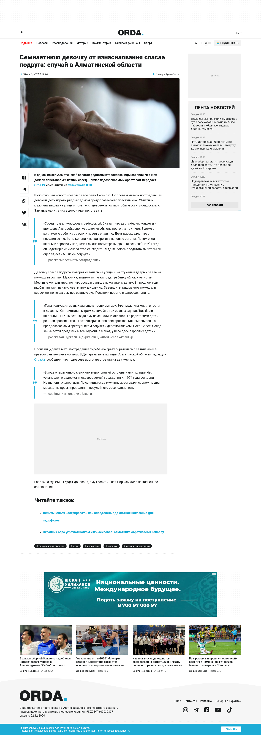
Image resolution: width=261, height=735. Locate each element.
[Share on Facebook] (24, 177)
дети (75, 546)
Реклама (206, 701)
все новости (215, 205)
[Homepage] (130, 32)
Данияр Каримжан (29, 671)
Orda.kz (39, 185)
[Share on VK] (24, 224)
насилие (113, 546)
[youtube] (218, 711)
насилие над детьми (138, 546)
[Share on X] (24, 212)
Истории (82, 43)
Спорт (148, 43)
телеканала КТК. (80, 185)
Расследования (62, 43)
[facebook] (207, 711)
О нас (177, 701)
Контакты (190, 701)
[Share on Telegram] (24, 189)
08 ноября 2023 (32, 74)
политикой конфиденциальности (110, 730)
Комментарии (101, 43)
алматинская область (51, 546)
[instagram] (185, 711)
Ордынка (26, 43)
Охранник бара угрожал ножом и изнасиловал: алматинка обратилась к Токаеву (103, 532)
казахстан (93, 546)
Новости (42, 43)
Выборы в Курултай (228, 701)
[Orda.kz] (43, 704)
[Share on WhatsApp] (24, 201)
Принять (231, 729)
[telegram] (196, 711)
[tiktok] (229, 711)
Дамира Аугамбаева (168, 74)
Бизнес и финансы (127, 43)
